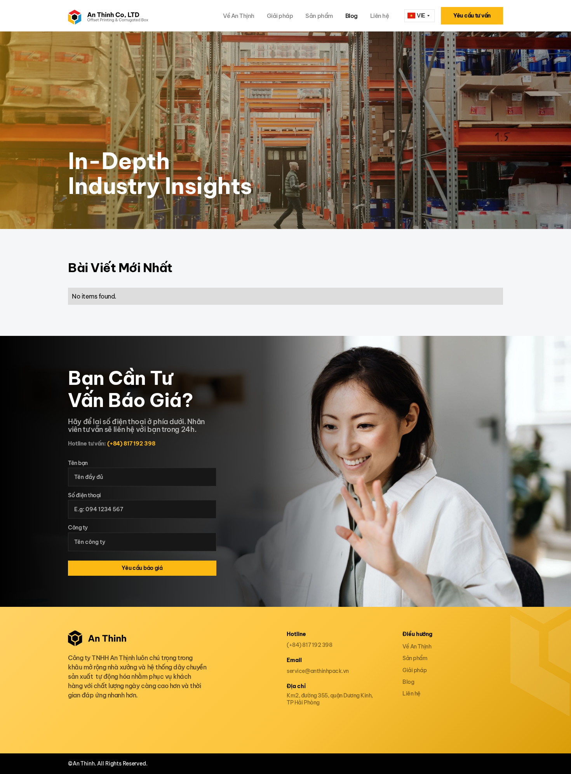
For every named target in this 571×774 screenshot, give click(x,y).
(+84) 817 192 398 (131, 443)
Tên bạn (78, 463)
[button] (419, 15)
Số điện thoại (84, 495)
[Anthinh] (108, 15)
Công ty (78, 528)
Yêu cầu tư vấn (472, 15)
